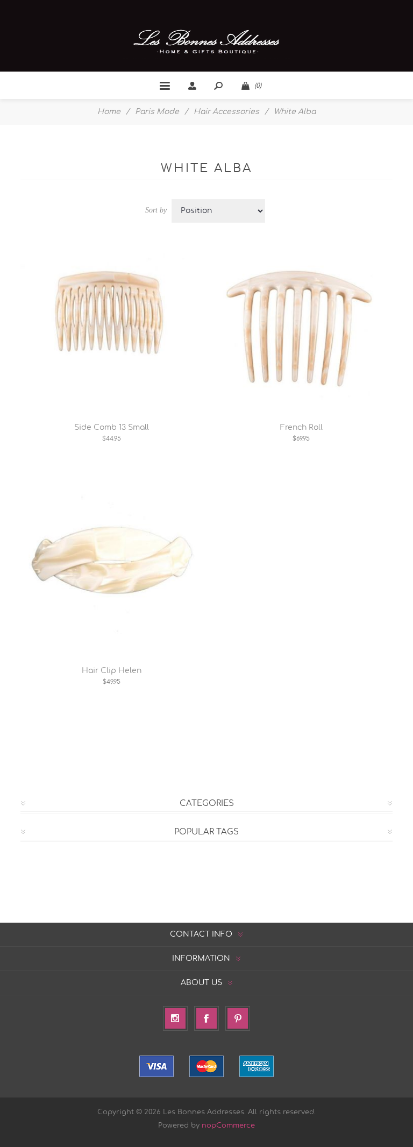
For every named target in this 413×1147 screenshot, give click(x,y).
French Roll (301, 427)
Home (108, 112)
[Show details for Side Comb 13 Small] (111, 319)
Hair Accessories (226, 112)
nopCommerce (228, 1125)
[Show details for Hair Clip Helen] (111, 563)
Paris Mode (157, 112)
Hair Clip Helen (111, 671)
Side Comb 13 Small (111, 427)
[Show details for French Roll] (301, 319)
